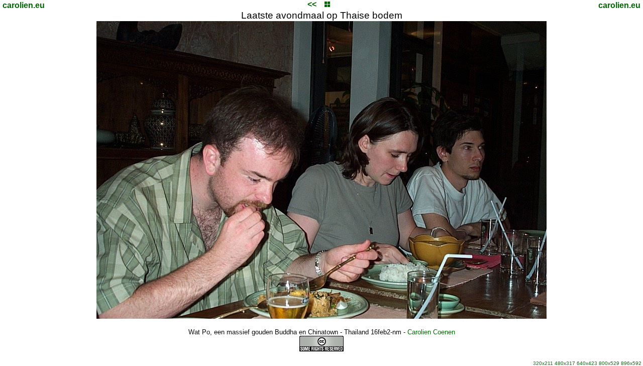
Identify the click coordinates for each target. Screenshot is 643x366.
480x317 (565, 363)
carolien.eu (24, 5)
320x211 (543, 363)
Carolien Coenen (431, 332)
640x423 (587, 363)
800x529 (609, 363)
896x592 (631, 363)
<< (311, 4)
